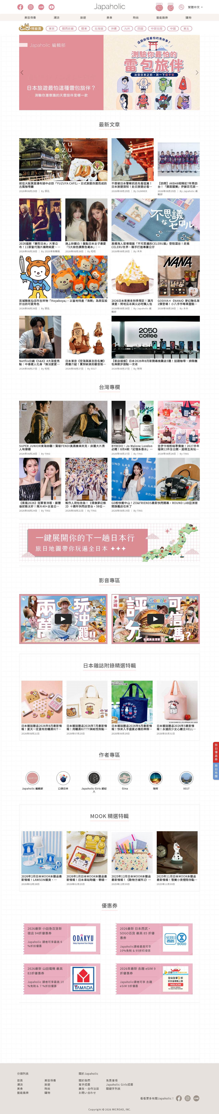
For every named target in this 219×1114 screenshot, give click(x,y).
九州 (127, 28)
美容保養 (30, 17)
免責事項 (112, 1080)
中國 (173, 28)
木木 (139, 251)
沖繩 (114, 28)
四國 (140, 28)
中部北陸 (157, 28)
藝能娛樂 (162, 17)
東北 (186, 28)
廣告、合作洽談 (89, 1088)
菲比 (47, 191)
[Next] (186, 72)
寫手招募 (84, 1084)
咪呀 (139, 368)
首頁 (20, 1080)
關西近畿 (68, 28)
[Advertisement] (109, 1031)
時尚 (136, 17)
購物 (188, 17)
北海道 (99, 28)
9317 (93, 368)
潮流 (57, 17)
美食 (109, 17)
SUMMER (142, 191)
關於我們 (84, 1080)
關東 (84, 28)
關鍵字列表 (113, 1088)
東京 (52, 28)
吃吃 (93, 251)
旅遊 (83, 17)
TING (47, 453)
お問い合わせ (87, 1093)
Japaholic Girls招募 (119, 1084)
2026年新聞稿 (52, 251)
